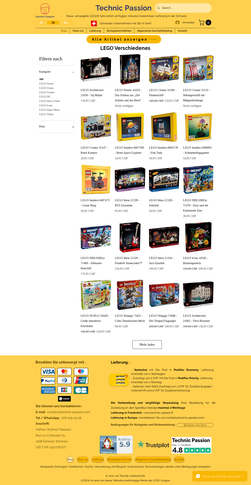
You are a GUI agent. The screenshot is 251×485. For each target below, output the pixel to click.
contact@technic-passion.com (68, 412)
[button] (206, 22)
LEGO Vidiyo (46, 114)
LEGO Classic (46, 88)
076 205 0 (68, 418)
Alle (41, 79)
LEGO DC (44, 96)
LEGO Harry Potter (49, 101)
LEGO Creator (47, 92)
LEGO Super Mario (49, 110)
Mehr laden (147, 344)
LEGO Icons (45, 105)
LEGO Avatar (46, 83)
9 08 (78, 418)
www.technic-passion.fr (158, 412)
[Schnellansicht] (96, 69)
